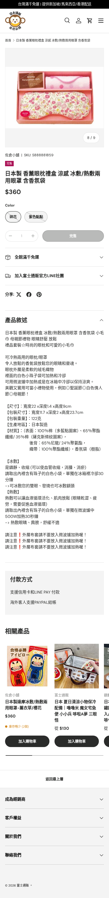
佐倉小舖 (12, 155)
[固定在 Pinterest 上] (39, 294)
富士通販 (23, 885)
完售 (73, 236)
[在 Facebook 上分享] (29, 294)
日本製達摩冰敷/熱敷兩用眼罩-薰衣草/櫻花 (26, 705)
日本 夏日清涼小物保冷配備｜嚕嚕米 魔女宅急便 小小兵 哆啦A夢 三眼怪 (76, 711)
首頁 (8, 40)
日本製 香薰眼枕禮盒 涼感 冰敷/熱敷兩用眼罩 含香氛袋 (53, 40)
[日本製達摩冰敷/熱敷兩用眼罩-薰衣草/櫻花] (27, 666)
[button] (89, 20)
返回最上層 (54, 779)
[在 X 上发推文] (19, 294)
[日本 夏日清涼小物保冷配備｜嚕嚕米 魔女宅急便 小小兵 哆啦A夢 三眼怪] (77, 666)
